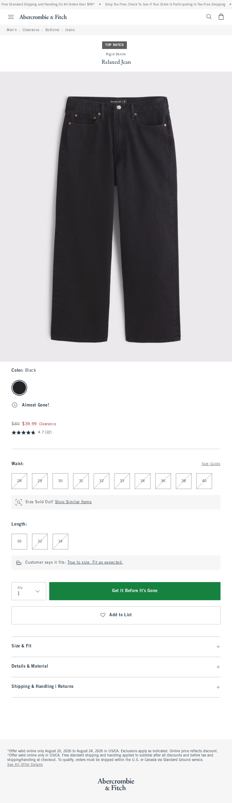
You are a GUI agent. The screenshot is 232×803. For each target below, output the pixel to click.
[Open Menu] (8, 17)
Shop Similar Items (73, 502)
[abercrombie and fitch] (43, 16)
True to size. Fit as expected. (95, 563)
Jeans (70, 30)
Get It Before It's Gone (135, 591)
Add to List (120, 615)
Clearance (31, 30)
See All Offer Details (25, 765)
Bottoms (52, 30)
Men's (12, 30)
